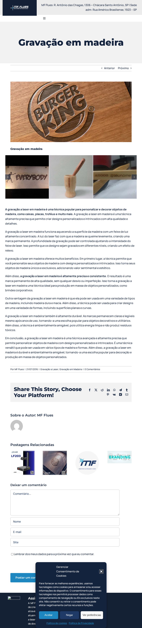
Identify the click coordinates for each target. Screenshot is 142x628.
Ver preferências (92, 614)
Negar (69, 614)
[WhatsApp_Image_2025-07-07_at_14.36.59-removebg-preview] (19, 6)
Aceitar (48, 614)
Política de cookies (56, 623)
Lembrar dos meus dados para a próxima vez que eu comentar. (54, 554)
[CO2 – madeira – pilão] (71, 177)
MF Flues (19, 369)
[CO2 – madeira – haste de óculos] (115, 177)
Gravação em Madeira (70, 369)
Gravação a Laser (49, 369)
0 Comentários (92, 369)
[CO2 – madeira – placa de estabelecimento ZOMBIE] (27, 177)
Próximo (123, 68)
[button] (101, 571)
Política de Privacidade (81, 623)
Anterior (109, 68)
